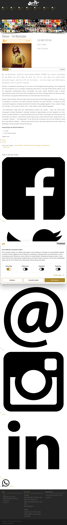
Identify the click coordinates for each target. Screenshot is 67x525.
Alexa (34, 514)
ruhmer (3, 139)
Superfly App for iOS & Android (32, 512)
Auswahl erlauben (33, 280)
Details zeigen (58, 275)
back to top (6, 147)
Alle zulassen (55, 280)
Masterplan (4, 141)
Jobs (4, 495)
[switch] (25, 269)
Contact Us (6, 502)
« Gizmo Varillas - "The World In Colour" (24, 145)
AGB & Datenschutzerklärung (10, 499)
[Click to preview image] (16, 53)
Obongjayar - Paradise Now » (42, 145)
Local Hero (4, 142)
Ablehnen (12, 280)
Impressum (6, 500)
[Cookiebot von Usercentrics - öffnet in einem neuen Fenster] (58, 244)
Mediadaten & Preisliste (9, 497)
